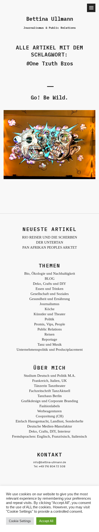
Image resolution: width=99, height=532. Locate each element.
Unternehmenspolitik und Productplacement (50, 349)
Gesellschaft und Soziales (50, 294)
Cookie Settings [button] (20, 521)
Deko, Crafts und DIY (49, 284)
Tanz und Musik (49, 344)
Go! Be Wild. (49, 97)
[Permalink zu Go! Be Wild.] (49, 178)
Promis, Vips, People (49, 324)
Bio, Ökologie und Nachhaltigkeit (49, 273)
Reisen (49, 334)
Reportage (49, 339)
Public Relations (49, 329)
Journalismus (49, 304)
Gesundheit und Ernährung (49, 299)
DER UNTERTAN (49, 242)
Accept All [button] (46, 521)
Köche (50, 309)
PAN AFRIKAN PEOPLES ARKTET (49, 247)
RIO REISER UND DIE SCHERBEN (49, 237)
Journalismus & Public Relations (50, 27)
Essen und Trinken (49, 289)
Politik (49, 319)
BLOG (50, 278)
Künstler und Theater (49, 314)
